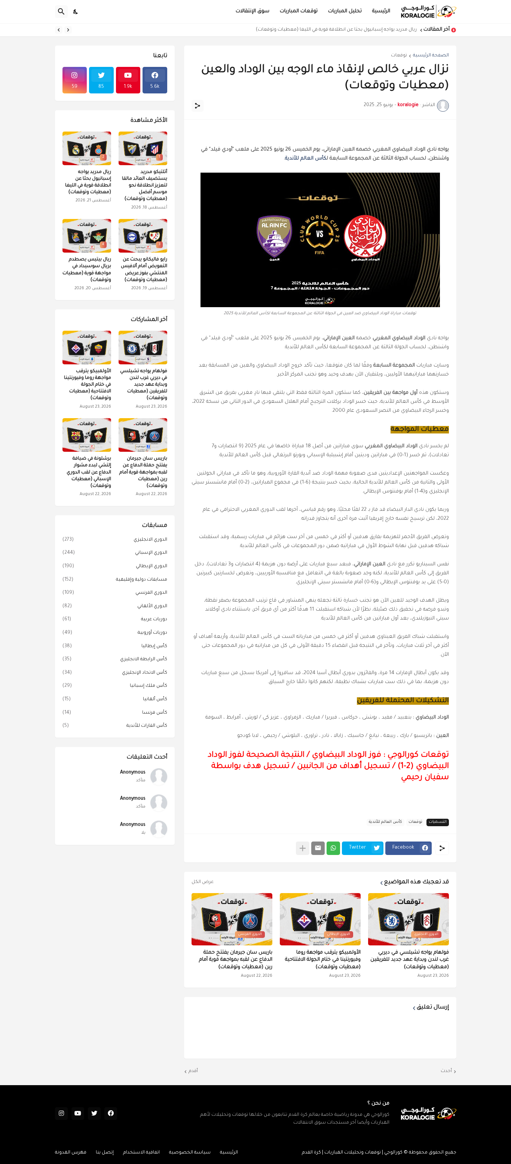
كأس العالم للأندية (306, 158)
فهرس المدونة (70, 1152)
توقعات (399, 55)
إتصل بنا (105, 1152)
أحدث (446, 1071)
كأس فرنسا (114, 713)
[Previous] (68, 30)
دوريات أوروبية (114, 633)
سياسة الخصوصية (190, 1152)
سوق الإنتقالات (252, 11)
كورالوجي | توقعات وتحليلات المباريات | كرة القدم (352, 1152)
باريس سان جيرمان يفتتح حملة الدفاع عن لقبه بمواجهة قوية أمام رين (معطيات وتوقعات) (235, 960)
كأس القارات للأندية (114, 726)
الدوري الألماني (114, 606)
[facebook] (110, 1113)
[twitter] (94, 1113)
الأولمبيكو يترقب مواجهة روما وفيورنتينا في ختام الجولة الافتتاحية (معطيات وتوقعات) (323, 960)
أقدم (193, 1071)
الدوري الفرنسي (114, 593)
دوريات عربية (114, 619)
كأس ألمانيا (114, 699)
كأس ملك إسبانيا (114, 686)
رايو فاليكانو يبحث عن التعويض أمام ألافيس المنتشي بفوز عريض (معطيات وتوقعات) (144, 270)
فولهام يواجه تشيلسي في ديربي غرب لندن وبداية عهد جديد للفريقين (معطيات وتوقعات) (409, 960)
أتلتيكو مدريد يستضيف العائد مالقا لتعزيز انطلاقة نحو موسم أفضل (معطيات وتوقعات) (144, 186)
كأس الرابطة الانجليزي (114, 659)
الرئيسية (381, 11)
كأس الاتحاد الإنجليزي (114, 673)
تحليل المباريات (345, 11)
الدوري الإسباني (114, 553)
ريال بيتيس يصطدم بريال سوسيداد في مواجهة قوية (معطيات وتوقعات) (86, 270)
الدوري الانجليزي (114, 540)
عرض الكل (203, 882)
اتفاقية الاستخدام (141, 1152)
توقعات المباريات (299, 11)
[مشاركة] (198, 106)
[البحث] (61, 11)
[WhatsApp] (333, 848)
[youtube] (77, 1113)
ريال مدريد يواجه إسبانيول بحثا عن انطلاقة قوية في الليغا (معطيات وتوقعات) (336, 30)
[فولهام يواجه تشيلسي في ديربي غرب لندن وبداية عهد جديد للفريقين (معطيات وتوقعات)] (143, 347)
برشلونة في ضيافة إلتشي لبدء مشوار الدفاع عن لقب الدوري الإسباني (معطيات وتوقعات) (89, 472)
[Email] (318, 848)
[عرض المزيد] (302, 848)
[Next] (58, 30)
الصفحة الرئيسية (431, 55)
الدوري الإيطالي (114, 566)
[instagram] (61, 1113)
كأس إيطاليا (114, 646)
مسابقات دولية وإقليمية (114, 580)
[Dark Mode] (76, 11)
